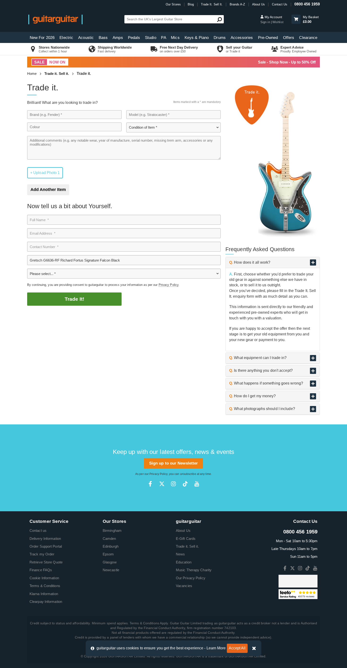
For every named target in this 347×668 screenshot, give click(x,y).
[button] (296, 19)
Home (32, 74)
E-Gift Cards (185, 539)
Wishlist (278, 22)
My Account (273, 17)
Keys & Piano (197, 37)
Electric (66, 37)
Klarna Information (44, 594)
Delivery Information (45, 539)
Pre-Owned (268, 37)
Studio (150, 37)
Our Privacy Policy (190, 578)
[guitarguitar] (55, 19)
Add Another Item (48, 189)
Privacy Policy (168, 285)
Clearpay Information (46, 602)
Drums (220, 37)
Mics (175, 37)
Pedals (134, 37)
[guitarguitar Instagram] (173, 484)
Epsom (108, 554)
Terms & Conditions (45, 586)
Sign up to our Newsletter (173, 463)
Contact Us (280, 4)
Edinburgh (110, 546)
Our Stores (173, 4)
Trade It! (74, 299)
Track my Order (42, 554)
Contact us (38, 530)
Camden (109, 539)
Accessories (242, 37)
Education (183, 562)
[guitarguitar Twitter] (161, 484)
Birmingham (112, 530)
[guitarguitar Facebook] (150, 484)
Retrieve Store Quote (46, 562)
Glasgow (110, 562)
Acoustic (86, 37)
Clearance (308, 37)
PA (163, 37)
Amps (118, 37)
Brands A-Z (237, 4)
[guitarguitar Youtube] (196, 484)
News (180, 554)
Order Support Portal (46, 546)
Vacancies (184, 586)
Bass (103, 37)
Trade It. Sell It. (212, 4)
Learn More (216, 648)
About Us (258, 4)
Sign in (265, 22)
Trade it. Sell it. (56, 74)
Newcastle (111, 570)
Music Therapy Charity (194, 570)
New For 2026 (42, 37)
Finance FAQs (41, 570)
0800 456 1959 (307, 4)
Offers (288, 37)
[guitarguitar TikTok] (185, 484)
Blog (191, 4)
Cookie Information (44, 578)
